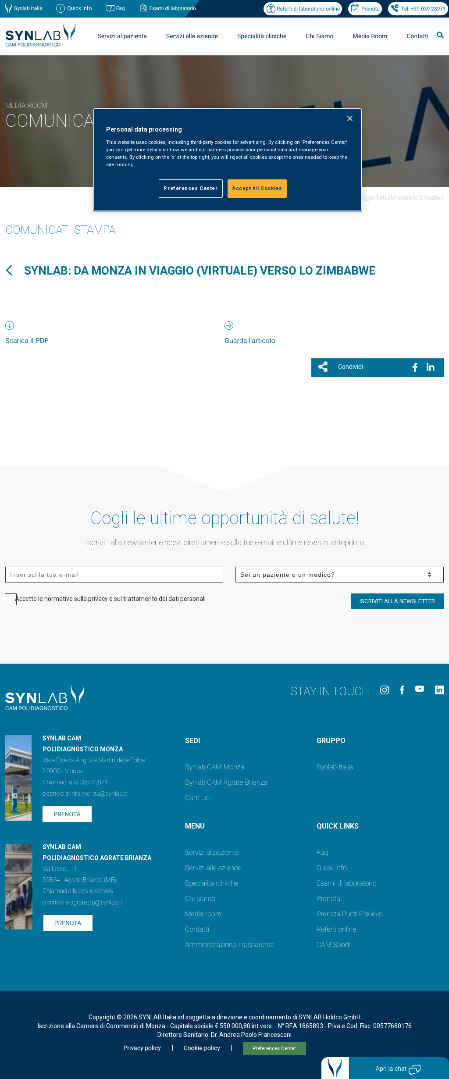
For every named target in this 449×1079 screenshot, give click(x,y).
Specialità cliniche (261, 36)
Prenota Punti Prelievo (350, 914)
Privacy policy (141, 1048)
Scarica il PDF (26, 340)
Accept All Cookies (257, 188)
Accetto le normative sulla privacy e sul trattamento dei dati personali (110, 599)
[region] (227, 159)
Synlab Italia (28, 8)
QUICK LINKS (338, 826)
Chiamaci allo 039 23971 (75, 782)
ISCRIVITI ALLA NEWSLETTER (397, 601)
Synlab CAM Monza (214, 767)
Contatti (417, 36)
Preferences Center (274, 1048)
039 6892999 (96, 891)
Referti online (336, 929)
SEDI (192, 740)
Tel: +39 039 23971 (423, 9)
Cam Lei (197, 797)
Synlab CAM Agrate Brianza (226, 782)
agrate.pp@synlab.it (96, 902)
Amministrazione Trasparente (229, 944)
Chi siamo (200, 898)
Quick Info (332, 868)
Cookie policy (202, 1048)
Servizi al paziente (212, 852)
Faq (120, 8)
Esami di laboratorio (172, 8)
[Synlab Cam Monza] (40, 45)
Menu (195, 826)
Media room (203, 914)
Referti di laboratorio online (308, 9)
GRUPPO (331, 740)
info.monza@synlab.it (98, 793)
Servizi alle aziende (213, 868)
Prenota (370, 9)
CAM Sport (333, 944)
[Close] (350, 118)
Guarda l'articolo (249, 340)
